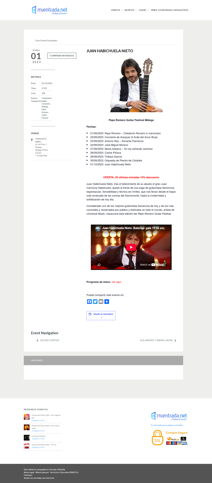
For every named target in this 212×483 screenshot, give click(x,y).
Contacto (28, 475)
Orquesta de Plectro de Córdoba (123, 160)
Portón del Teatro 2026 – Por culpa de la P (46, 416)
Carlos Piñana (113, 152)
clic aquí (116, 282)
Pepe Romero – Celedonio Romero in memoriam (133, 133)
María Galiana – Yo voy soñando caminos (129, 148)
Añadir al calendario (103, 314)
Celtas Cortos (49, 340)
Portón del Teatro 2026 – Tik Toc (44, 445)
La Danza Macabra (39, 436)
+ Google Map (41, 155)
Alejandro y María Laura (156, 340)
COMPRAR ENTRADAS (62, 55)
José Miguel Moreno (116, 145)
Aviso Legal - (30, 472)
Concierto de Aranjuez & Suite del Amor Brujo (131, 137)
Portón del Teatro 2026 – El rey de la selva (45, 427)
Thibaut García (113, 156)
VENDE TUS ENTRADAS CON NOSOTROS (169, 10)
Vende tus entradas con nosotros (39, 478)
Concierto (46, 104)
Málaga (45, 106)
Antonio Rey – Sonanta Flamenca (124, 141)
